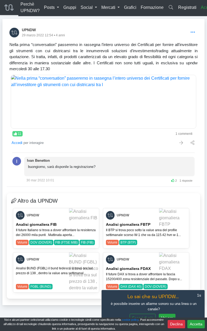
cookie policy (130, 319)
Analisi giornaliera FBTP (128, 224)
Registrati (187, 7)
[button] (51, 7)
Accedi (17, 143)
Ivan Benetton (38, 161)
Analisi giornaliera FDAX (128, 268)
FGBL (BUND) (40, 286)
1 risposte (186, 180)
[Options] (193, 32)
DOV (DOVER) (41, 242)
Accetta (196, 324)
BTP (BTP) (128, 242)
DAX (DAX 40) (131, 286)
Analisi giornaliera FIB (36, 224)
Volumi (22, 242)
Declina (176, 324)
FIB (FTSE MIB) (66, 242)
